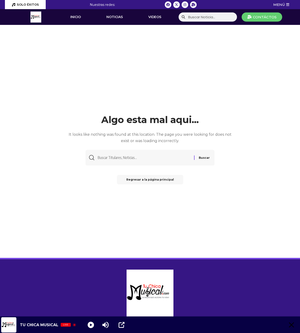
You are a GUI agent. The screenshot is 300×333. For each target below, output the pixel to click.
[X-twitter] (176, 4)
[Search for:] (144, 158)
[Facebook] (168, 4)
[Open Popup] (121, 325)
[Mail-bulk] (193, 4)
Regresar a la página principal (150, 179)
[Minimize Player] (291, 325)
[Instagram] (185, 4)
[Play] (91, 325)
